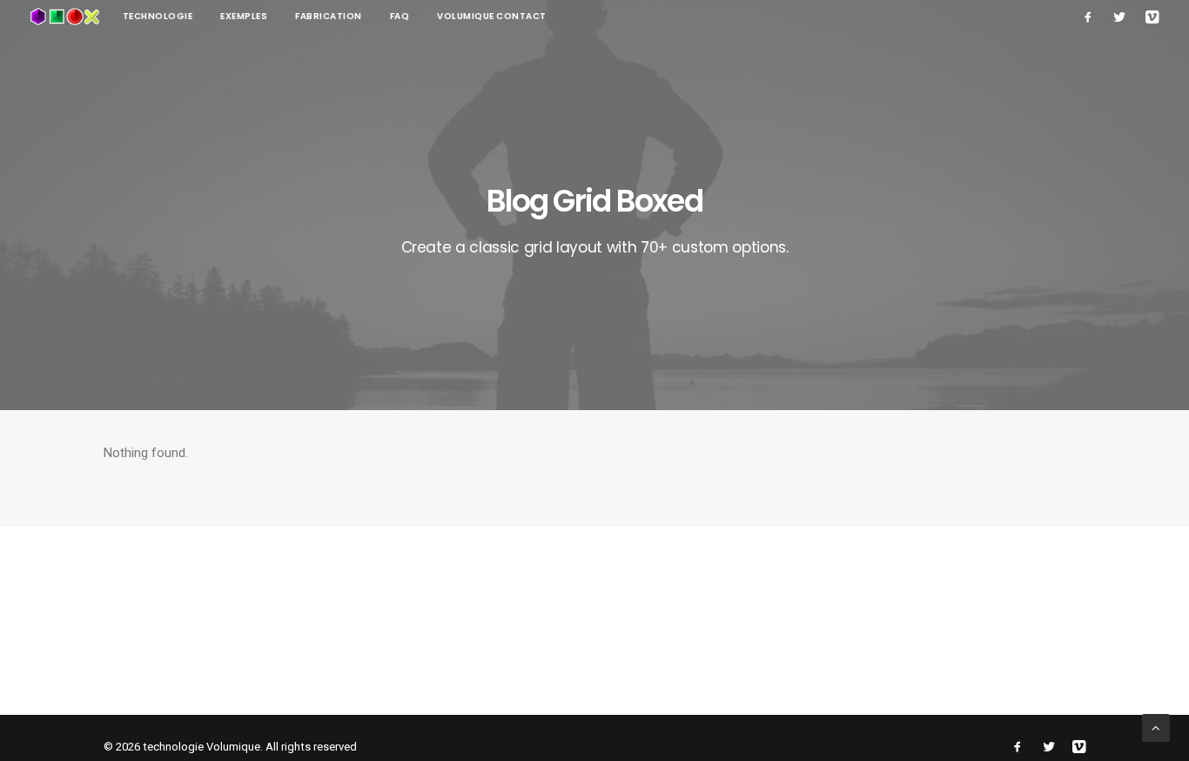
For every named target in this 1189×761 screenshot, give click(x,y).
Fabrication (328, 16)
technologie (158, 16)
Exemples (243, 16)
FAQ (400, 16)
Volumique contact (492, 16)
